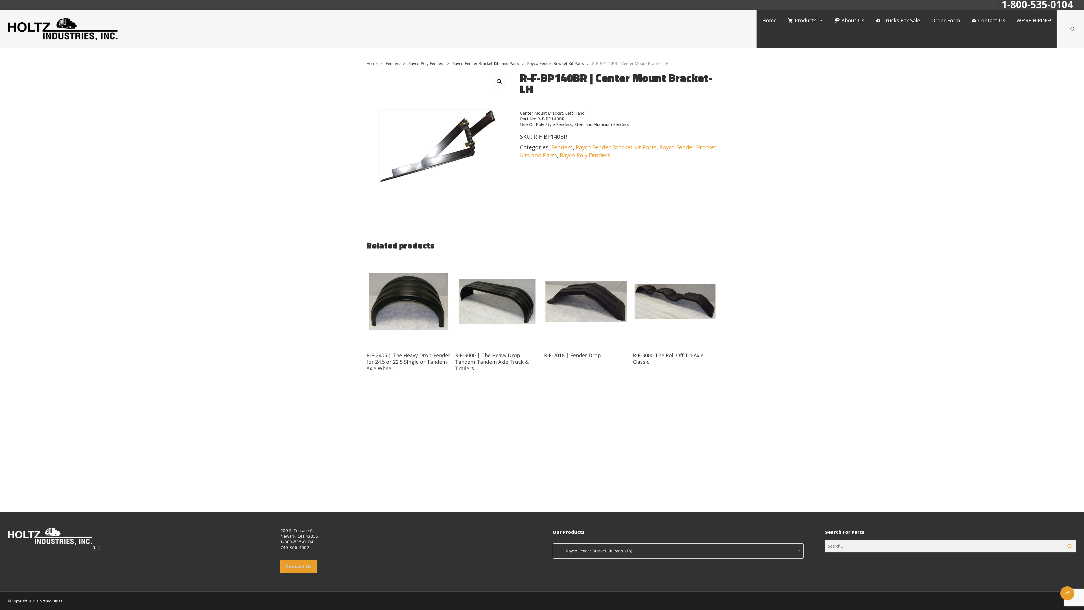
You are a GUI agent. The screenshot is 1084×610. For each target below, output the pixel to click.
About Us (853, 20)
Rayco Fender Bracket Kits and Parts (485, 63)
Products (806, 20)
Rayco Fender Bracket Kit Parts (555, 63)
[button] (499, 82)
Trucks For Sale (901, 20)
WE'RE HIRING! (1034, 20)
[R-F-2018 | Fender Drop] (586, 302)
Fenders (393, 63)
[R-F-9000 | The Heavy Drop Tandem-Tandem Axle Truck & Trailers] (497, 302)
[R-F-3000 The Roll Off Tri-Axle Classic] (675, 302)
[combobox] (678, 551)
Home (769, 20)
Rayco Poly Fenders (426, 63)
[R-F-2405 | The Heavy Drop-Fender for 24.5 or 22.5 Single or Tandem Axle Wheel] (408, 302)
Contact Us (991, 20)
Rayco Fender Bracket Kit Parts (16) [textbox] (594, 551)
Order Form (945, 20)
